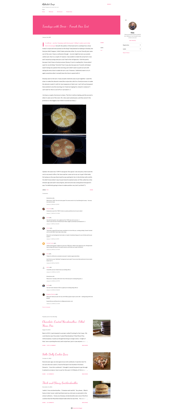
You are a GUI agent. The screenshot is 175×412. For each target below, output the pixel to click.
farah (47, 217)
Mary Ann (48, 208)
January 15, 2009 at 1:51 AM (53, 303)
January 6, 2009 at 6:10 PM (52, 204)
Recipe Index (69, 11)
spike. (47, 267)
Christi (48, 228)
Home (43, 11)
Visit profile (132, 40)
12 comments (50, 374)
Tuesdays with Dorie (64, 43)
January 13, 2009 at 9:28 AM (53, 290)
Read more (85, 345)
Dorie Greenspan (50, 46)
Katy (47, 253)
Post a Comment (46, 307)
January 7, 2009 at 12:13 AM (53, 213)
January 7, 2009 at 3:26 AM (52, 223)
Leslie (47, 285)
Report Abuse (126, 52)
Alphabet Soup (48, 4)
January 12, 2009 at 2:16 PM (53, 272)
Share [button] (102, 42)
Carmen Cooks (49, 243)
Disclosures (59, 11)
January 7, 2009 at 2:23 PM (52, 239)
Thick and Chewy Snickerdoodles (60, 383)
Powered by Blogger (77, 408)
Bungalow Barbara (50, 294)
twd (101, 50)
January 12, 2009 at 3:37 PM (53, 281)
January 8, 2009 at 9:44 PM (52, 263)
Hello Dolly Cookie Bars (55, 354)
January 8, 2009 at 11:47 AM (53, 249)
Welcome (51, 11)
